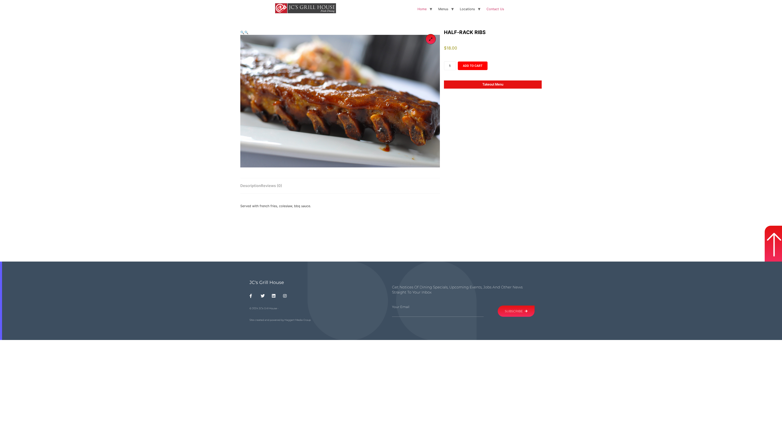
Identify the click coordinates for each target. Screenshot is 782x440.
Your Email (400, 307)
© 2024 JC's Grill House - (264, 308)
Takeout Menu (492, 84)
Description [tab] (250, 186)
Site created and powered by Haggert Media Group (280, 319)
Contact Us (495, 9)
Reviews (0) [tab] (271, 186)
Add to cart (472, 66)
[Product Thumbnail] (431, 39)
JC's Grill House (266, 282)
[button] (242, 32)
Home (422, 9)
